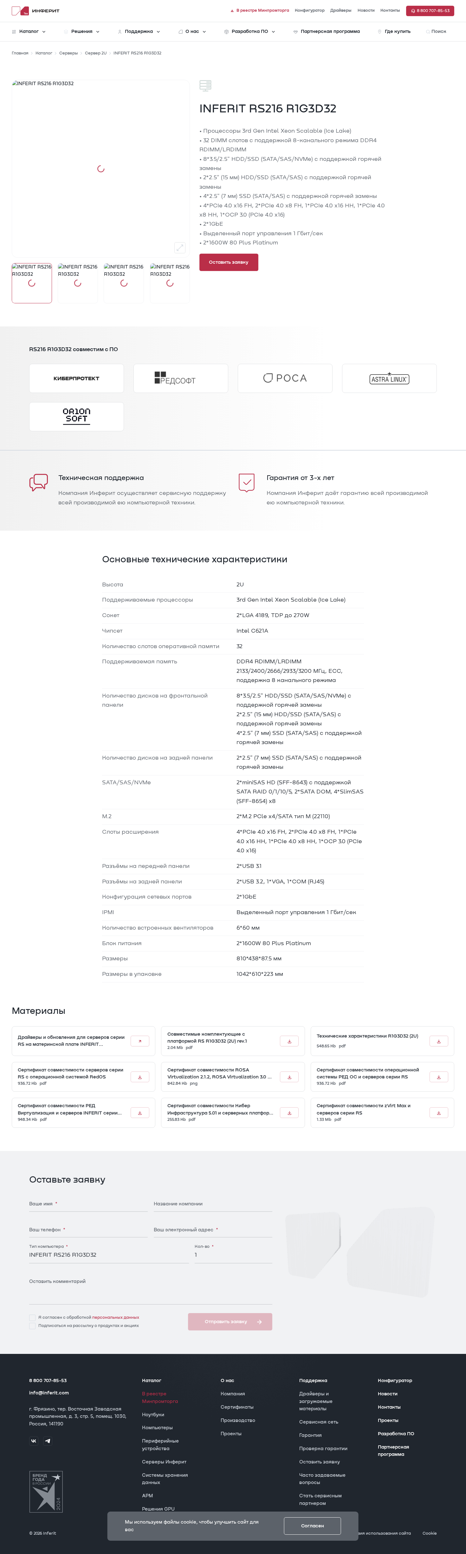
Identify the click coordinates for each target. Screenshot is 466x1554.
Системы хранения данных (165, 1479)
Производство (238, 1420)
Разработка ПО (396, 1433)
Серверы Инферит (164, 1462)
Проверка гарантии (323, 1448)
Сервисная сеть (318, 1422)
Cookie (430, 1534)
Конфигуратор (395, 1380)
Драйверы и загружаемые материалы (316, 1401)
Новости (388, 1394)
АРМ (147, 1496)
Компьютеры (157, 1427)
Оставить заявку (319, 1462)
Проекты (231, 1433)
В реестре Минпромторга (160, 1398)
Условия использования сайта (379, 1534)
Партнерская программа (393, 1451)
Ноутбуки (153, 1414)
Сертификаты (237, 1407)
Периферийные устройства (160, 1445)
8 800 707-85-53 (48, 1380)
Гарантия (310, 1435)
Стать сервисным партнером (320, 1500)
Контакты (389, 1407)
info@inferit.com (49, 1393)
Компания (233, 1394)
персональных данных (115, 1318)
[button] (32, 283)
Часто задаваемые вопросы (322, 1479)
